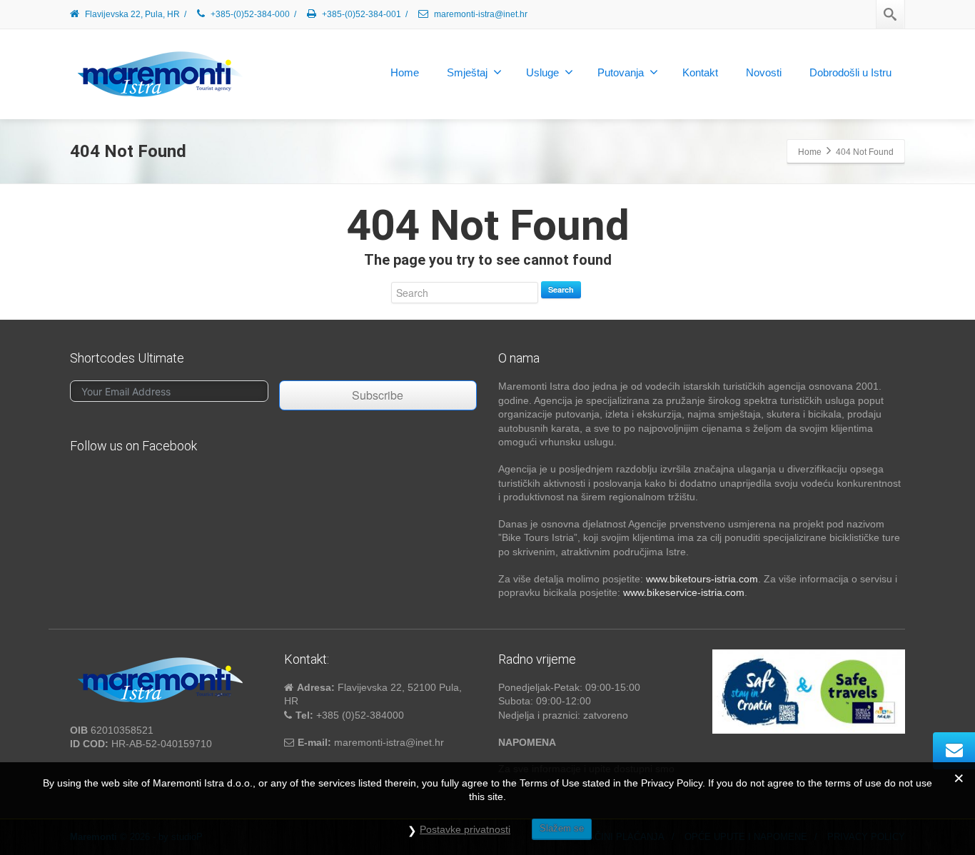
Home (404, 72)
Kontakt (700, 72)
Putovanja (620, 72)
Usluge (542, 72)
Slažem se (562, 828)
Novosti (764, 72)
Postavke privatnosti (465, 829)
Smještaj (467, 72)
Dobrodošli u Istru (850, 72)
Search (561, 289)
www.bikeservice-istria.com (683, 592)
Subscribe (377, 395)
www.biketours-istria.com (702, 579)
